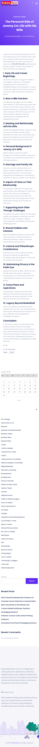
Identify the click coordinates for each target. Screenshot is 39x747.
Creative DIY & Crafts (8, 452)
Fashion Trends (6, 488)
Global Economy (7, 495)
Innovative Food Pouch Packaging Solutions (19, 623)
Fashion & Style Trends (9, 484)
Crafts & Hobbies (7, 448)
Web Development (7, 568)
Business (4, 426)
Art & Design (5, 419)
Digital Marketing (7, 466)
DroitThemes (15, 743)
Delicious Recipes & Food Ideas (12, 463)
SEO (2, 542)
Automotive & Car (7, 423)
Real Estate (5, 535)
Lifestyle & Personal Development (13, 517)
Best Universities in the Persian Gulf (15, 605)
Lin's (11, 352)
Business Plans (6, 441)
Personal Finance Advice (9, 528)
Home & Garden (6, 503)
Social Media (5, 546)
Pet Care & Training (8, 532)
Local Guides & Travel (8, 521)
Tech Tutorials (6, 557)
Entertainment (6, 474)
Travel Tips (5, 564)
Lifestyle (4, 513)
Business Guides (19, 17)
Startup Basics (6, 553)
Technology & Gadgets (9, 561)
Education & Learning (8, 470)
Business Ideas (6, 437)
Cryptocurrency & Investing (10, 459)
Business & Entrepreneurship (11, 430)
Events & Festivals (7, 481)
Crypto (3, 455)
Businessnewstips (14, 36)
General (4, 492)
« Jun (18, 400)
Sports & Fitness (6, 550)
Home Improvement (8, 506)
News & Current (6, 524)
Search (3, 577)
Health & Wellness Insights (10, 499)
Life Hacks (4, 510)
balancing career (26, 294)
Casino (3, 445)
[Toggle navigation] (36, 3)
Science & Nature (7, 539)
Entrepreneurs (6, 477)
